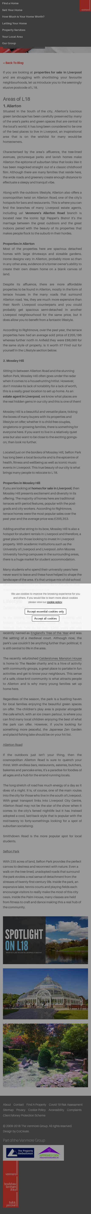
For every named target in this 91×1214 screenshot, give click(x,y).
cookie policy (54, 602)
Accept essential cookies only (45, 611)
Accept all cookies (45, 618)
